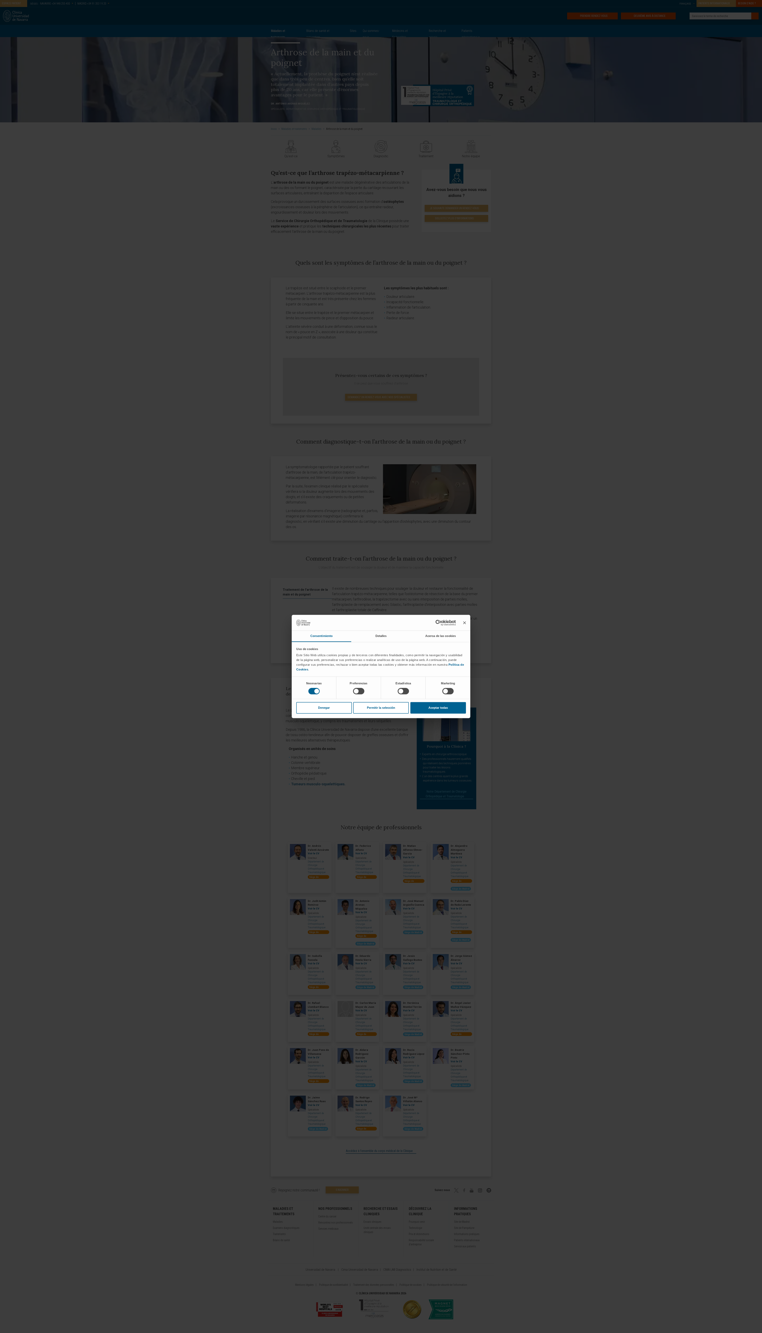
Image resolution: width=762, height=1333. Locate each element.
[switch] (358, 691)
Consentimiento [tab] (321, 636)
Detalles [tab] (381, 636)
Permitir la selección (381, 707)
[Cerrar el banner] (464, 622)
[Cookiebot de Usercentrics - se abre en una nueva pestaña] (438, 623)
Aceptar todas (438, 707)
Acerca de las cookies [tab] (440, 636)
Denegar (324, 707)
